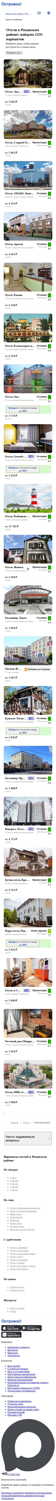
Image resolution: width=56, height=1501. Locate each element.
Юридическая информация (21, 1377)
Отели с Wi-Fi (16, 1257)
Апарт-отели (16, 1223)
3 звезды (14, 1184)
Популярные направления (21, 1374)
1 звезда (14, 1190)
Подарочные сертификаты (21, 1390)
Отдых (13, 1311)
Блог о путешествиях (18, 1371)
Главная (14, 1122)
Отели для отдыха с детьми (22, 1266)
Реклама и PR (14, 1415)
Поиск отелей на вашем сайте (23, 1409)
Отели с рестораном (19, 1251)
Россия (26, 1122)
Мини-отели (16, 1214)
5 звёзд (13, 1178)
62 (28, 569)
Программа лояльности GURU (23, 1388)
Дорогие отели (17, 1287)
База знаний (13, 1366)
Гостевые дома (16, 1226)
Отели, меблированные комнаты (25, 1208)
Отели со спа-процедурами (22, 1254)
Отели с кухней (17, 1263)
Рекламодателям (16, 1412)
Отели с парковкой (19, 1247)
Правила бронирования (20, 1379)
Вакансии (12, 1352)
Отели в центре (17, 1308)
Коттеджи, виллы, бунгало (22, 1229)
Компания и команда (18, 1347)
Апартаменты (16, 1217)
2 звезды (14, 1187)
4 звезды (14, 1181)
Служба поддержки (17, 1368)
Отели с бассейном (19, 1260)
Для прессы (13, 1355)
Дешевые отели (17, 1290)
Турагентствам (15, 1404)
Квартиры (14, 1220)
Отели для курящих (19, 1269)
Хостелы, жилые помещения (23, 1211)
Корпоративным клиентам (21, 1406)
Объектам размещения (19, 1401)
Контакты (12, 1350)
